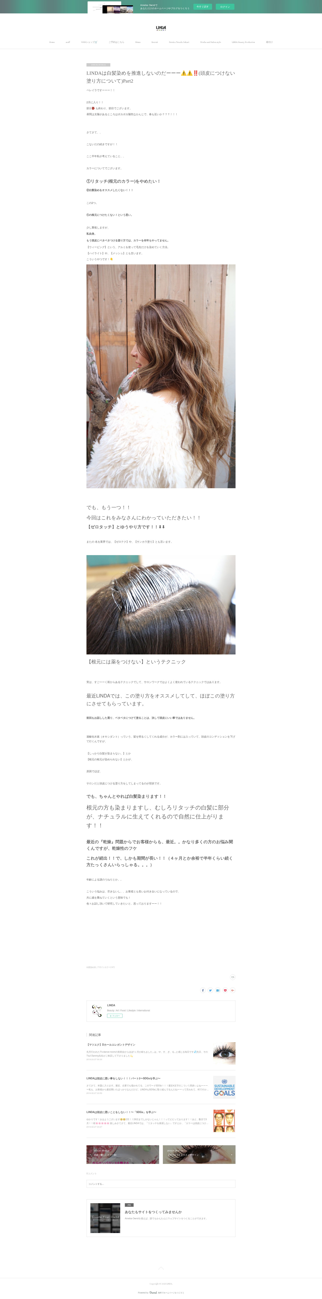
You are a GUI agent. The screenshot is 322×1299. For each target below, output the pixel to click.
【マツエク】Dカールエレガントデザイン (110, 1044)
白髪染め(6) (91, 967)
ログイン (225, 6)
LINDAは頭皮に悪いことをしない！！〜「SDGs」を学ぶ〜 (121, 1112)
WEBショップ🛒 (89, 42)
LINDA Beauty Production (243, 42)
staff (68, 42)
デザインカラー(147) (106, 967)
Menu (138, 42)
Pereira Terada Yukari (179, 42)
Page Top (161, 1269)
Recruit (155, 42)
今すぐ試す (203, 6)
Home (52, 42)
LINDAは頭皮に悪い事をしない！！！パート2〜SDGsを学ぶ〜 (123, 1078)
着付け (269, 42)
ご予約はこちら (116, 42)
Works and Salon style (210, 42)
